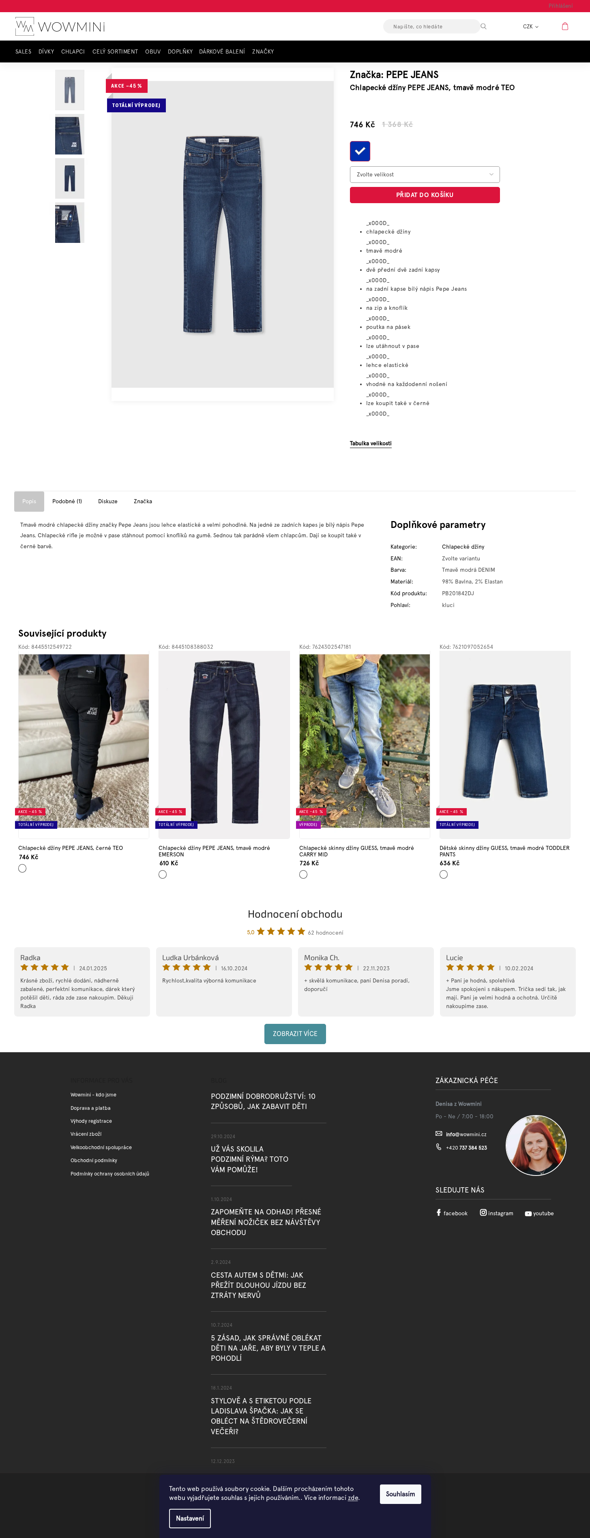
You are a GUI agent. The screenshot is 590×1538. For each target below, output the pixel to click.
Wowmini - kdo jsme (93, 1095)
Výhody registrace (91, 1121)
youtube (543, 1213)
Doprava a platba (91, 1108)
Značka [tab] (143, 501)
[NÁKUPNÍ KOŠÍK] (566, 26)
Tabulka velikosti (371, 443)
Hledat (491, 26)
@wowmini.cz (466, 1134)
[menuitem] (25, 52)
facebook (456, 1213)
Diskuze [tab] (108, 501)
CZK (528, 27)
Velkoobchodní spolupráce (101, 1147)
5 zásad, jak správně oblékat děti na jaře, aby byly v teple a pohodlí (268, 1348)
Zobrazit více (295, 1034)
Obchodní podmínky (94, 1160)
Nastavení (190, 1518)
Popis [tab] (29, 501)
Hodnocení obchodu (295, 913)
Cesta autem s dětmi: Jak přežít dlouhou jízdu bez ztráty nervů (258, 1285)
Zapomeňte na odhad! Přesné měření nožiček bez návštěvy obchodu (266, 1222)
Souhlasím (400, 1494)
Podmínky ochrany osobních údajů (110, 1174)
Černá (23, 865)
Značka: (394, 74)
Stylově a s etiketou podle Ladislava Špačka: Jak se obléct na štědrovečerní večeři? (261, 1416)
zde (353, 1498)
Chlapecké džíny (463, 546)
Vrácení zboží (86, 1134)
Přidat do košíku (425, 195)
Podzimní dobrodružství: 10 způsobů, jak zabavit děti (263, 1101)
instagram (500, 1213)
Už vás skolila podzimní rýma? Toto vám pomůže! (249, 1159)
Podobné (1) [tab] (67, 501)
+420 (466, 1148)
